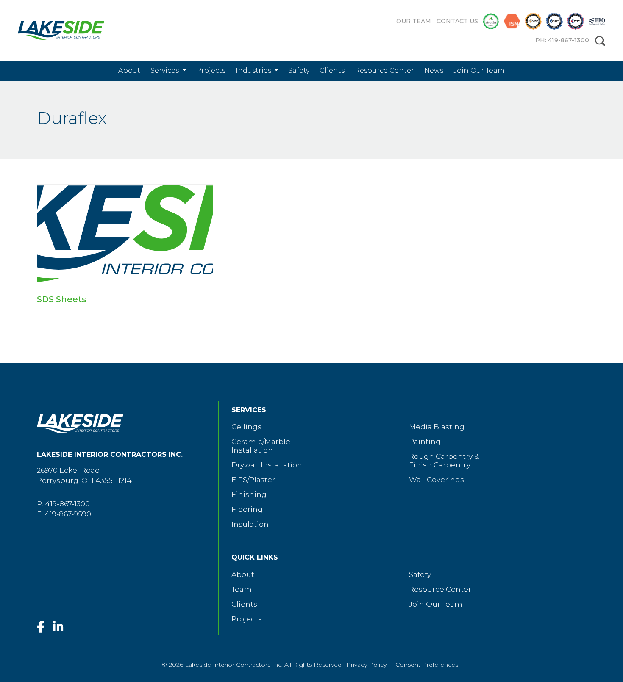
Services (165, 70)
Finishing (249, 494)
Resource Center (384, 70)
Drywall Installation (266, 465)
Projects (210, 70)
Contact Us (457, 21)
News (433, 70)
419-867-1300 (67, 504)
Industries (254, 70)
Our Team (413, 21)
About (129, 70)
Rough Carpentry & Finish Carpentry (444, 460)
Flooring (247, 509)
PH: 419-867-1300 (562, 40)
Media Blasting (436, 426)
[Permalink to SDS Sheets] (125, 233)
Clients (332, 70)
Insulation (250, 524)
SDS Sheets (61, 299)
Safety (298, 70)
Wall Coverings (436, 479)
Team (241, 589)
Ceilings (246, 426)
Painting (425, 441)
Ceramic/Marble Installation (260, 445)
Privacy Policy (366, 664)
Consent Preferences (426, 664)
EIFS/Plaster (253, 479)
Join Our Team (479, 70)
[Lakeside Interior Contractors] (54, 30)
